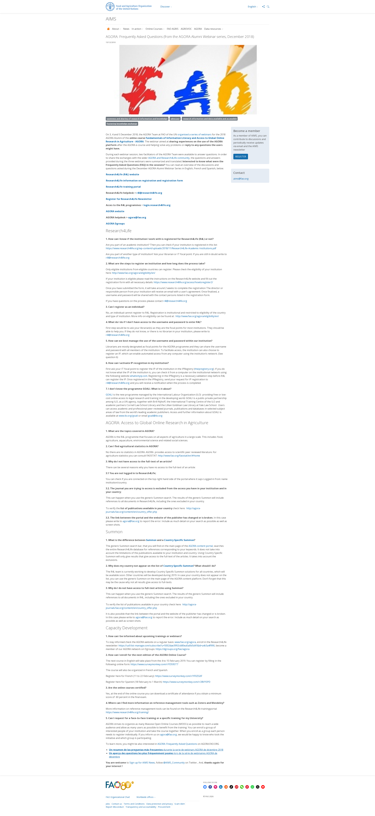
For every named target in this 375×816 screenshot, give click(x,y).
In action (136, 28)
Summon (151, 540)
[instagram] (215, 786)
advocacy (175, 118)
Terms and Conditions (134, 803)
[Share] (262, 6)
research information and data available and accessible (210, 118)
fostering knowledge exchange (122, 123)
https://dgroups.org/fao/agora (172, 649)
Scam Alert (179, 803)
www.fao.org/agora (185, 642)
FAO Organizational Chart (118, 797)
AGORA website (115, 211)
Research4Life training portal (123, 186)
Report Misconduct (115, 806)
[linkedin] (221, 786)
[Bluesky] (205, 786)
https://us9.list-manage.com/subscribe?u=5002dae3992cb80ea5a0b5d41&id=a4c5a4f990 (167, 645)
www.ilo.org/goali (128, 415)
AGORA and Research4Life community (169, 157)
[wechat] (242, 786)
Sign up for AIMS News (142, 762)
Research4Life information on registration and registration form (144, 180)
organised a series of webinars (194, 134)
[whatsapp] (252, 786)
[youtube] (263, 786)
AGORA (198, 28)
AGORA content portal (201, 546)
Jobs (108, 803)
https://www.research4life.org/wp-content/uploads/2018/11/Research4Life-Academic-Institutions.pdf (161, 248)
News (126, 28)
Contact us (117, 803)
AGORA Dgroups (115, 223)
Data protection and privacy (159, 803)
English (252, 6)
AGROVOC (186, 28)
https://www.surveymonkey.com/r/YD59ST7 (154, 664)
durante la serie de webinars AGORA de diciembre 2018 (166, 749)
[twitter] (257, 786)
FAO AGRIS (172, 28)
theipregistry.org (204, 368)
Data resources (212, 28)
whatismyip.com (138, 375)
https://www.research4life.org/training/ (127, 712)
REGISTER (240, 156)
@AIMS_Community (174, 762)
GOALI (109, 394)
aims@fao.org (241, 178)
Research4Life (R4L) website (122, 174)
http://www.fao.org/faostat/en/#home (179, 455)
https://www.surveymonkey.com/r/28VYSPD (186, 681)
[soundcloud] (226, 786)
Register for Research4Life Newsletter (129, 199)
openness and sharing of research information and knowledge (137, 118)
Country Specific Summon (179, 540)
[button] (267, 6)
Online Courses (154, 28)
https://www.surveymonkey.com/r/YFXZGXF (178, 676)
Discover (165, 6)
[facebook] (210, 786)
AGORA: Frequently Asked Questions (177, 743)
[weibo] (247, 786)
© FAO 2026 (208, 796)
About (115, 28)
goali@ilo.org (155, 415)
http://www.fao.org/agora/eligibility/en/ (133, 272)
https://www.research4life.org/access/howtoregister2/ (183, 282)
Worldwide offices (145, 797)
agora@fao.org (137, 217)
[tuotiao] (236, 786)
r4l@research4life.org (149, 192)
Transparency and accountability (141, 806)
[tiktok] (231, 786)
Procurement (164, 806)
